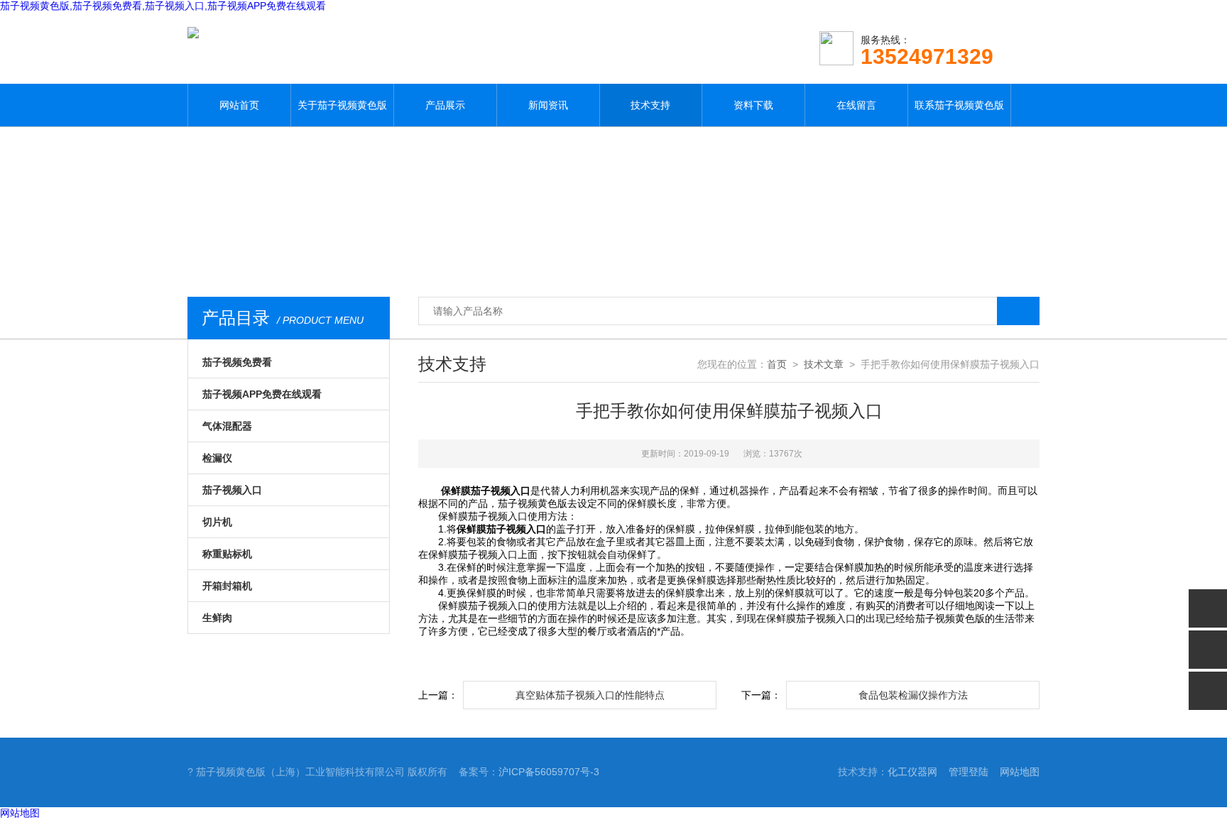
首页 (777, 364)
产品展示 (445, 105)
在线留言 (856, 105)
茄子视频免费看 (237, 362)
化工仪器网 (912, 771)
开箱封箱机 (227, 585)
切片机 (217, 521)
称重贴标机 (227, 553)
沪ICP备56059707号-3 (548, 771)
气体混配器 (227, 426)
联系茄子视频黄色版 (959, 105)
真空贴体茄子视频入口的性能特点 (590, 695)
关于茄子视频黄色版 (342, 105)
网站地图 (1020, 771)
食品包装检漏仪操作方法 (913, 695)
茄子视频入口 (232, 490)
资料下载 (753, 105)
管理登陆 (968, 771)
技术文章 (824, 364)
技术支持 (650, 105)
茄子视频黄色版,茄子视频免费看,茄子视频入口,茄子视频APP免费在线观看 (163, 5)
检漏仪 (217, 458)
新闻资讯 (548, 105)
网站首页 (239, 105)
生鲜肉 (217, 617)
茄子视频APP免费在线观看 (262, 394)
